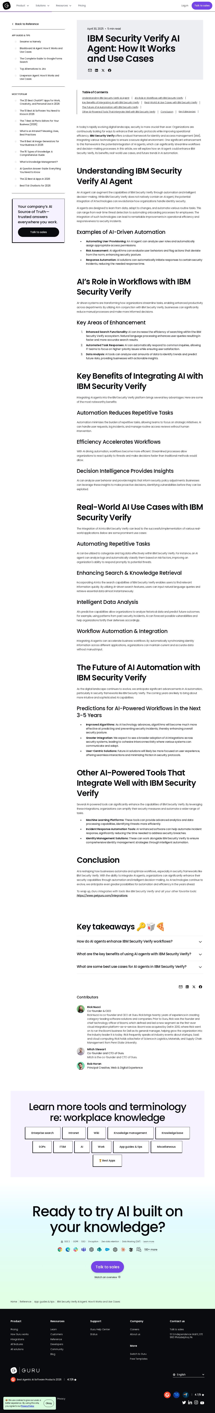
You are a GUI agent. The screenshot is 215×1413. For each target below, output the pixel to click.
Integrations (17, 1339)
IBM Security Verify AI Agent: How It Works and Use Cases (88, 1301)
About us (135, 1334)
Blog (52, 1354)
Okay (49, 1403)
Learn (53, 1329)
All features (17, 1344)
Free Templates (138, 1359)
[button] (22, 5)
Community (56, 1349)
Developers (56, 1344)
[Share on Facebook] (109, 70)
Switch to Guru (138, 1354)
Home (14, 1301)
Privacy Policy (27, 1406)
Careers (134, 1329)
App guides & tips (44, 1301)
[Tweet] (103, 70)
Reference (25, 1301)
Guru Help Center (100, 1329)
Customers (56, 1334)
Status (93, 1334)
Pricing (81, 5)
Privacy (61, 1398)
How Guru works (20, 1334)
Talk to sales (202, 5)
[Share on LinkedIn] (96, 70)
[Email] (89, 70)
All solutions (17, 1349)
